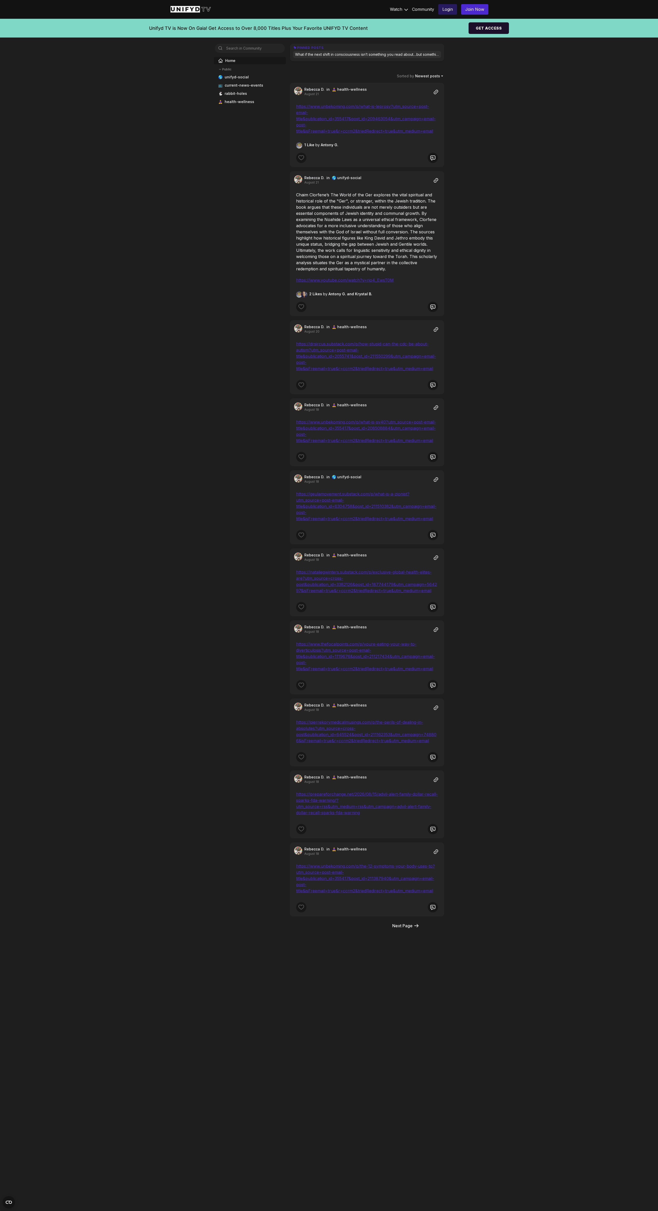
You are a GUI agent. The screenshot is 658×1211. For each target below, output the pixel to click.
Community (423, 9)
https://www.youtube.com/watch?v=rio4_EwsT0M (345, 280)
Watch (397, 9)
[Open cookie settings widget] (9, 1202)
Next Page (402, 925)
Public (226, 69)
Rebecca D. (314, 89)
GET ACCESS (489, 28)
